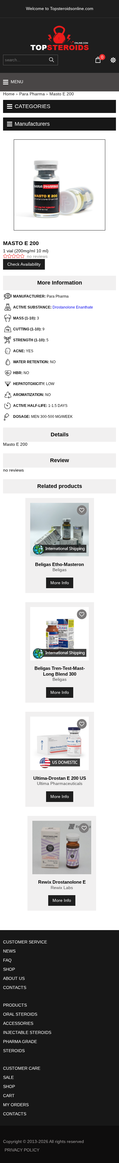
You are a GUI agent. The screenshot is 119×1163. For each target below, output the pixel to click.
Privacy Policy (22, 1150)
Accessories (18, 1023)
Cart (9, 1095)
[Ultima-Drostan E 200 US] (59, 743)
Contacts (14, 987)
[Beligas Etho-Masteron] (59, 529)
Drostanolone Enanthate (72, 307)
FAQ (7, 960)
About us (14, 978)
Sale (8, 1077)
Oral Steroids (20, 1014)
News (9, 951)
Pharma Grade (20, 1041)
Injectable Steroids (27, 1032)
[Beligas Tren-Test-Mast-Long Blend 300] (59, 633)
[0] (98, 60)
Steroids (14, 1050)
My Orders (16, 1104)
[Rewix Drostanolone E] (61, 847)
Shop (9, 969)
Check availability (24, 264)
